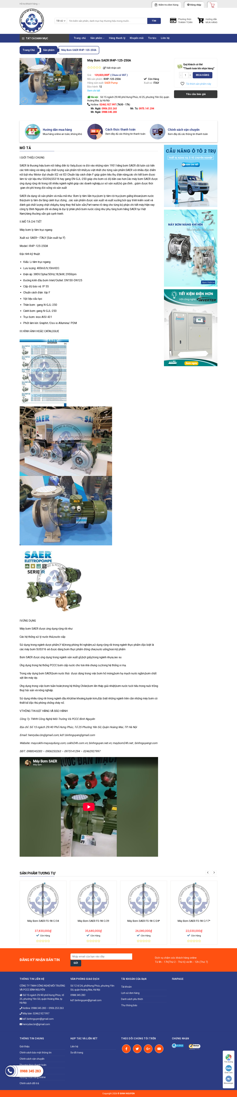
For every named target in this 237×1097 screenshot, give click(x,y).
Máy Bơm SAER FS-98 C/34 (43, 921)
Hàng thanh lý (117, 38)
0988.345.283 (109, 112)
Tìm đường (228, 1062)
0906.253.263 (109, 108)
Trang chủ (80, 38)
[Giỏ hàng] (211, 4)
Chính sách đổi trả (29, 1083)
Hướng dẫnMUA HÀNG (211, 21)
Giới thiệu (24, 1046)
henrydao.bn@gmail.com (36, 1024)
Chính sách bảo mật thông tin (36, 1052)
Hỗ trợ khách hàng (28, 3)
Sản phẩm (96, 38)
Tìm (154, 20)
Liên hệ (165, 38)
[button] (207, 872)
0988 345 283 (30, 1071)
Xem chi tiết (93, 90)
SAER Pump (111, 82)
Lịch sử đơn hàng (130, 993)
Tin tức (152, 38)
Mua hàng (202, 75)
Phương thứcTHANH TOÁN (185, 21)
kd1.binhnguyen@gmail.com (38, 1018)
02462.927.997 (41, 1013)
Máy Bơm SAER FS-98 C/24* (143, 921)
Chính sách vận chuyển (32, 1058)
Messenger (228, 1083)
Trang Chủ (29, 50)
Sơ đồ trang (76, 1052)
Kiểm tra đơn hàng (168, 4)
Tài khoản (126, 986)
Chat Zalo (229, 1073)
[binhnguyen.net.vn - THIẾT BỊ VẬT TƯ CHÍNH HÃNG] (34, 21)
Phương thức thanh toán (33, 1064)
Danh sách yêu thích (132, 999)
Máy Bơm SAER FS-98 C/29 (93, 921)
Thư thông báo (129, 1005)
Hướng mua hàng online (33, 1077)
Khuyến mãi (137, 38)
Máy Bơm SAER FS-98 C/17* (194, 921)
